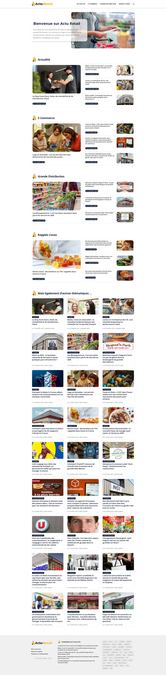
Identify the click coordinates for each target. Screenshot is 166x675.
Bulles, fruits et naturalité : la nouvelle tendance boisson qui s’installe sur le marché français (77, 649)
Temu (127, 665)
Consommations (107, 649)
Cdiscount (129, 647)
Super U (122, 665)
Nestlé (130, 660)
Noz (104, 663)
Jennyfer (118, 655)
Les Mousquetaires (119, 657)
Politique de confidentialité (39, 654)
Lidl (127, 657)
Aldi (116, 641)
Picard (109, 663)
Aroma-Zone (106, 644)
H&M (125, 652)
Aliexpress (122, 641)
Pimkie (114, 663)
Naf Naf (125, 660)
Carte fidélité (106, 647)
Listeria (105, 660)
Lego (110, 657)
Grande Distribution (108, 4)
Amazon (129, 641)
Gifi (121, 652)
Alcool (111, 641)
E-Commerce (92, 4)
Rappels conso (124, 4)
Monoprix (117, 660)
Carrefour (127, 644)
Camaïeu (120, 644)
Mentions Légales (36, 651)
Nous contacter (36, 649)
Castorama (121, 647)
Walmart (105, 668)
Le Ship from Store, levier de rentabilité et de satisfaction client (78, 646)
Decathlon (126, 649)
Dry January (106, 652)
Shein (116, 665)
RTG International (108, 665)
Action (105, 641)
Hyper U (131, 652)
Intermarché (110, 655)
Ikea (104, 655)
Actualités (81, 4)
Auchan (114, 644)
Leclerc (105, 657)
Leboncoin (130, 655)
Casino (114, 647)
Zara (111, 668)
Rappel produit (122, 663)
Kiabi (124, 655)
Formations (115, 652)
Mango (111, 660)
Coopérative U (117, 649)
